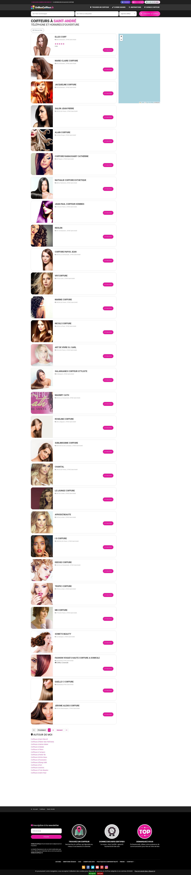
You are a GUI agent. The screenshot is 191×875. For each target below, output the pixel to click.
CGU (79, 862)
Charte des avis (89, 862)
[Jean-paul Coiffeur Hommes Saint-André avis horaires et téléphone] (42, 212)
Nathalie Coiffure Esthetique (70, 180)
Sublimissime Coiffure (66, 443)
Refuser (100, 874)
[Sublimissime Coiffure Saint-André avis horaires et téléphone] (42, 451)
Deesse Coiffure (63, 562)
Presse (122, 862)
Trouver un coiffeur (100, 7)
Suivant (60, 730)
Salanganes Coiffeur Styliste (71, 371)
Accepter (92, 874)
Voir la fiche (109, 50)
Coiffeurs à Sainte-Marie (39, 744)
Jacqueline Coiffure (65, 84)
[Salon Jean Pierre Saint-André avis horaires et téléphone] (42, 116)
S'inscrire (46, 837)
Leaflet (142, 102)
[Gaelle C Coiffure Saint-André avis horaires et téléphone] (42, 689)
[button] (121, 36)
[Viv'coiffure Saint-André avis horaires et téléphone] (42, 283)
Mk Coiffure (61, 610)
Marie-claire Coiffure (66, 61)
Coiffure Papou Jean (65, 252)
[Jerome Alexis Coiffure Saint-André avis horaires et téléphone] (42, 713)
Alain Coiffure (62, 132)
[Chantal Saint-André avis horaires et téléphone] (42, 474)
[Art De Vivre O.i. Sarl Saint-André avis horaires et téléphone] (42, 355)
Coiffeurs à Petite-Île (38, 755)
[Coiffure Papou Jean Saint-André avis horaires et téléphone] (42, 259)
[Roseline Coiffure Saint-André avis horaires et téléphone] (42, 427)
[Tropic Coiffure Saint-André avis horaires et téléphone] (42, 594)
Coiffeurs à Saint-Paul (38, 773)
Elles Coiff (60, 37)
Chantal (59, 467)
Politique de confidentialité (107, 862)
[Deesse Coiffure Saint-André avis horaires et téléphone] (42, 570)
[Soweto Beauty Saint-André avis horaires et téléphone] (42, 642)
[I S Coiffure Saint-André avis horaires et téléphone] (42, 546)
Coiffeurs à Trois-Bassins (39, 770)
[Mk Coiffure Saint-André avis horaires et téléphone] (42, 618)
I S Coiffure (61, 538)
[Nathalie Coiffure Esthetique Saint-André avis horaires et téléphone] (42, 188)
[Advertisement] (95, 791)
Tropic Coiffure (63, 586)
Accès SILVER (153, 2)
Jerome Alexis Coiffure (67, 705)
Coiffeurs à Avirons (37, 768)
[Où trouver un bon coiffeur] (42, 7)
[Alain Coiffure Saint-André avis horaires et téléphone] (42, 140)
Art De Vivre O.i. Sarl (65, 347)
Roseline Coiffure (64, 419)
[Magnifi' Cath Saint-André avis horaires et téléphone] (42, 403)
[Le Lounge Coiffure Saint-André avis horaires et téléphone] (42, 498)
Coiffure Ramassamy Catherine (71, 156)
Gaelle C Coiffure (64, 682)
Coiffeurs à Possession (39, 760)
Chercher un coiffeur (150, 14)
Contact (130, 862)
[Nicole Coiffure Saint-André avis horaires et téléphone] (42, 331)
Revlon (58, 228)
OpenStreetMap (150, 102)
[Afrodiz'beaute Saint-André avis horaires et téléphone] (42, 522)
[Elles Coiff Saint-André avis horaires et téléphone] (42, 44)
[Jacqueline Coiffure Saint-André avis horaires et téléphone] (42, 92)
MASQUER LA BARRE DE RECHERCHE (41, 2)
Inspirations (136, 7)
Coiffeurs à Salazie (37, 747)
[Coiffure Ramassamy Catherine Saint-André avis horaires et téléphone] (42, 164)
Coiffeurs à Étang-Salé (39, 762)
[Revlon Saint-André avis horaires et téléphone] (42, 236)
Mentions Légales (69, 862)
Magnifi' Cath (62, 395)
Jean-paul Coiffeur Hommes (69, 204)
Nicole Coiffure (63, 323)
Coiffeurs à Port (36, 765)
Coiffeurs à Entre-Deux (39, 757)
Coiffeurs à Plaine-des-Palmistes (42, 742)
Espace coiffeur (152, 7)
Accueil (58, 862)
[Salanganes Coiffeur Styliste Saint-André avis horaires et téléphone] (42, 379)
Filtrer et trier (38, 30)
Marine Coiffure (63, 299)
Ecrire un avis (119, 7)
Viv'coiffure (61, 275)
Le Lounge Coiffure (65, 490)
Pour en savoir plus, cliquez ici (145, 871)
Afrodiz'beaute (63, 514)
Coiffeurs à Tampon (38, 752)
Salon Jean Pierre (64, 108)
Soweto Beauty (63, 634)
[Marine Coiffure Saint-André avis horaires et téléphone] (42, 307)
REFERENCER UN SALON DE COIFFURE (64, 2)
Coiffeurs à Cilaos (37, 749)
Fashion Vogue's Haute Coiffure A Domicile (77, 658)
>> (66, 730)
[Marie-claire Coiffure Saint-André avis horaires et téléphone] (42, 68)
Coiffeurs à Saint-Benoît (39, 739)
